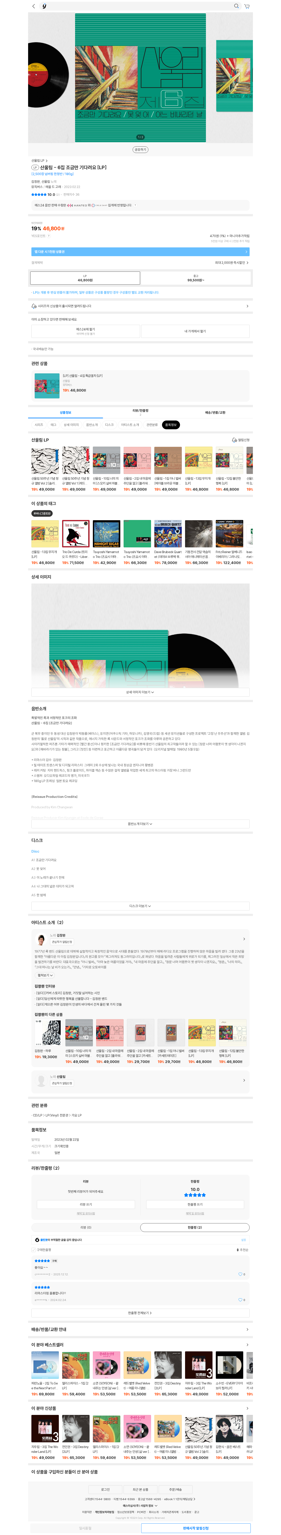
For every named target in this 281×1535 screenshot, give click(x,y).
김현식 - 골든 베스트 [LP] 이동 (229, 1437)
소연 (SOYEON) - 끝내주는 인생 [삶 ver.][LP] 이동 (106, 1373)
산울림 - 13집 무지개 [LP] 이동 (199, 469)
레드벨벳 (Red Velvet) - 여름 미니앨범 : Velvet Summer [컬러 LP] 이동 (137, 1373)
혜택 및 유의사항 (86, 1213)
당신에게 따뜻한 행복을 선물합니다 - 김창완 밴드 (71, 999)
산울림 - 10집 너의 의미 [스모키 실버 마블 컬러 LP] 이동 (106, 469)
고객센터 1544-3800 (98, 1499)
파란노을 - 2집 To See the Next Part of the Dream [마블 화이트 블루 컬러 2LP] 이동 (45, 1373)
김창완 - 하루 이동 (48, 1041)
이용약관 (87, 1512)
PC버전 (141, 1512)
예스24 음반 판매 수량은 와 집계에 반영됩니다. (83, 205)
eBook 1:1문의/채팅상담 (178, 1499)
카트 (247, 6)
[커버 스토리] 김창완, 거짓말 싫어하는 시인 (68, 993)
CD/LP (37, 1115)
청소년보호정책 (125, 1512)
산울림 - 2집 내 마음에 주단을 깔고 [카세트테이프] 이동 (140, 1041)
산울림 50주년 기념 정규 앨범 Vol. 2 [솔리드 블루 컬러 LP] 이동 (45, 470)
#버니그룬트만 (42, 513)
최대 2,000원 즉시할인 (230, 263)
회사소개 (154, 1512)
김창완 (35, 181)
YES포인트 (38, 236)
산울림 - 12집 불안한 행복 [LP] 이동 (229, 469)
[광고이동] (236, 6)
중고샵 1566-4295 (149, 1499)
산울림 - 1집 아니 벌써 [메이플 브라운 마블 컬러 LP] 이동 (168, 469)
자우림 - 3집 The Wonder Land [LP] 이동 (199, 1373)
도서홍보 (186, 1512)
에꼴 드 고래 (53, 187)
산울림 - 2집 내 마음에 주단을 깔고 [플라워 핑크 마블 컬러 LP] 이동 (137, 469)
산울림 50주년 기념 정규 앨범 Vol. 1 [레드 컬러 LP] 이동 (76, 469)
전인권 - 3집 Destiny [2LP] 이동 (168, 1373)
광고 (196, 1512)
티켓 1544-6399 (124, 1499)
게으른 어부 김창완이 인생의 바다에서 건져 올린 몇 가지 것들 (79, 1004)
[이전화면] (33, 6)
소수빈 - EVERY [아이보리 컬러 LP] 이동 (229, 1373)
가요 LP (77, 1115)
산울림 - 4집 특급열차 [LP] (140, 385)
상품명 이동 (45, 542)
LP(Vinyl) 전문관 (57, 1115)
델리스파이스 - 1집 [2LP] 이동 (76, 1374)
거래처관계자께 (170, 1512)
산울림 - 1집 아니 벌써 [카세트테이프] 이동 (171, 1041)
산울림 (45, 181)
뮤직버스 (37, 187)
